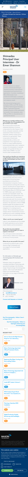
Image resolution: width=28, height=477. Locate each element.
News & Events (16, 12)
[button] (25, 7)
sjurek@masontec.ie (11, 293)
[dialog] (14, 462)
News (6, 354)
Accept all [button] (7, 470)
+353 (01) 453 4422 (8, 3)
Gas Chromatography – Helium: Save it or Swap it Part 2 (13, 318)
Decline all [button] (20, 470)
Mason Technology (6, 12)
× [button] (26, 449)
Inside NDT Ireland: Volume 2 (12, 382)
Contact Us (16, 1)
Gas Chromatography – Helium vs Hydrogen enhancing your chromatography (16, 323)
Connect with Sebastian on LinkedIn (12, 299)
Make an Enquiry (14, 307)
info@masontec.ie (8, 1)
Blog (5, 72)
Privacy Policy (22, 1)
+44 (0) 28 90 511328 (21, 3)
